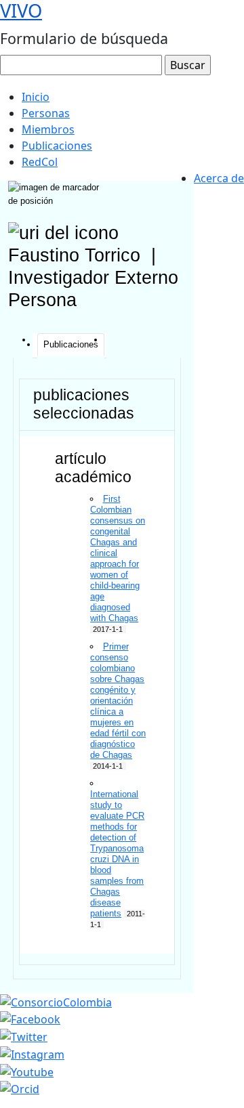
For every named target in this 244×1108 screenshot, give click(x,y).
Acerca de (219, 178)
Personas (46, 113)
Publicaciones (57, 145)
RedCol (40, 161)
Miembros (48, 129)
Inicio (35, 96)
